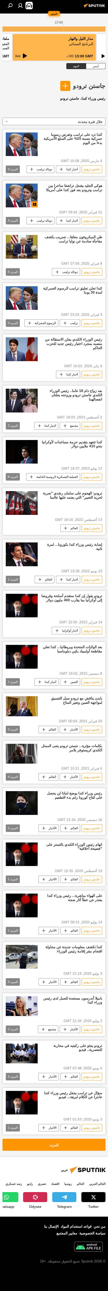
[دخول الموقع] (20, 6)
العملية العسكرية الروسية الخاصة (57, 477)
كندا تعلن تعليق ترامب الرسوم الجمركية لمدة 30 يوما (72, 290)
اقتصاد (55, 1184)
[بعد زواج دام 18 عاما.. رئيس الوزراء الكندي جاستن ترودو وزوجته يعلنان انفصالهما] (22, 400)
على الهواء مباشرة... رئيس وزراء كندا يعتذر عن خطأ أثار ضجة (74, 898)
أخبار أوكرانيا (70, 630)
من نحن (99, 1226)
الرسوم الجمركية (45, 323)
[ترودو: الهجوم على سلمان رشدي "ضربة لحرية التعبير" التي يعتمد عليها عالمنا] (22, 503)
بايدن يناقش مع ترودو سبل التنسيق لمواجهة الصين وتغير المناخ (76, 700)
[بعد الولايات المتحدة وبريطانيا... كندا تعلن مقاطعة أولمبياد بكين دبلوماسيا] (22, 657)
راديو (30, 1184)
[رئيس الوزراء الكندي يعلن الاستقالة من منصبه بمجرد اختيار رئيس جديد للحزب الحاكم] (22, 349)
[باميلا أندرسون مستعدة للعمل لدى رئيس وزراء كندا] (22, 1006)
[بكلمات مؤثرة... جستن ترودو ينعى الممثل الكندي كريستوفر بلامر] (22, 754)
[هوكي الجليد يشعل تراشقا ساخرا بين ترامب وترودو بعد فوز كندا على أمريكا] (22, 195)
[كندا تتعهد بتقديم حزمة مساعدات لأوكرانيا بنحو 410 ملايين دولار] (22, 452)
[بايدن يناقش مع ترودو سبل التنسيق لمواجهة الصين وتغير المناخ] (22, 706)
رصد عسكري (14, 1184)
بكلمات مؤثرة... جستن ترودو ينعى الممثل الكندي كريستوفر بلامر (71, 748)
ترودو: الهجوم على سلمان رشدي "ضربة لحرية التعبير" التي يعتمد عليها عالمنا (72, 495)
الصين (74, 682)
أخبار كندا (72, 169)
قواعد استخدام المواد (76, 1226)
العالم (74, 528)
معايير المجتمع (67, 1233)
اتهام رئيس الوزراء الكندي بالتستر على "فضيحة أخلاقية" (74, 846)
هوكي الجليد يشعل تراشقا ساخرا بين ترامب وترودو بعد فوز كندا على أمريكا (74, 188)
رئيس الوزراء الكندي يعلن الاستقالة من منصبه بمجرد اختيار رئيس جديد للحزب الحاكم (73, 343)
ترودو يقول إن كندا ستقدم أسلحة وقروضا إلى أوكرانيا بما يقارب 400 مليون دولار (71, 598)
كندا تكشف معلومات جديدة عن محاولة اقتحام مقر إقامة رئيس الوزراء (73, 949)
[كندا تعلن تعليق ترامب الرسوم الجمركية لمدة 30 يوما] (22, 298)
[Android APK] (88, 1247)
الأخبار (74, 729)
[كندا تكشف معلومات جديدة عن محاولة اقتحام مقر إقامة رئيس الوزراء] (22, 957)
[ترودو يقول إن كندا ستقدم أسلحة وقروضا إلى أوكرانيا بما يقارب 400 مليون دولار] (22, 606)
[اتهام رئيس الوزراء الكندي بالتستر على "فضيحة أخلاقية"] (22, 854)
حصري (42, 1184)
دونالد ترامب (44, 169)
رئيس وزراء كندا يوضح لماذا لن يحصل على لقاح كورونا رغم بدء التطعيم (74, 795)
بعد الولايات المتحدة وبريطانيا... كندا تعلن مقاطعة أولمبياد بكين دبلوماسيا (72, 649)
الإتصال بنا (51, 1226)
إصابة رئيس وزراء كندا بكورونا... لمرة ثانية (74, 546)
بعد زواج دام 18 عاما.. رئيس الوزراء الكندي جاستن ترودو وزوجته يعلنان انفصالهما (76, 395)
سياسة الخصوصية (92, 1233)
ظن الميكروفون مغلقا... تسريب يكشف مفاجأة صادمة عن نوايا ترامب (73, 239)
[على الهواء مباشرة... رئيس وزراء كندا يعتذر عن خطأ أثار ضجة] (22, 905)
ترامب (74, 323)
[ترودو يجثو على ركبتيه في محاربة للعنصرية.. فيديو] (22, 1053)
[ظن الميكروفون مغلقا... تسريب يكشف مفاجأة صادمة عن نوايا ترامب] (22, 247)
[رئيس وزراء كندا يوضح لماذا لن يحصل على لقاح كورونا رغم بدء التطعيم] (22, 803)
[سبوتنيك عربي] (95, 8)
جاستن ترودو (89, 85)
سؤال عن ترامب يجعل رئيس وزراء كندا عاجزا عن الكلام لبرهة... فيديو (73, 1095)
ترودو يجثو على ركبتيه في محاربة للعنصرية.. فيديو (77, 1048)
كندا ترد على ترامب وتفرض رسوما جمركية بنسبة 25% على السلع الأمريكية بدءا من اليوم (73, 138)
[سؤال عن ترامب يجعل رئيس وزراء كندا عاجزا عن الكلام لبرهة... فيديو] (22, 1103)
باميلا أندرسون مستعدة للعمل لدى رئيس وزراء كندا (72, 1000)
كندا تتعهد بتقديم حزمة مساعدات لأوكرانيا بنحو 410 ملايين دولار (72, 444)
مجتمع (74, 425)
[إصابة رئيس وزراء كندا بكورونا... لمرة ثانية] (22, 554)
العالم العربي (97, 1184)
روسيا (68, 1184)
